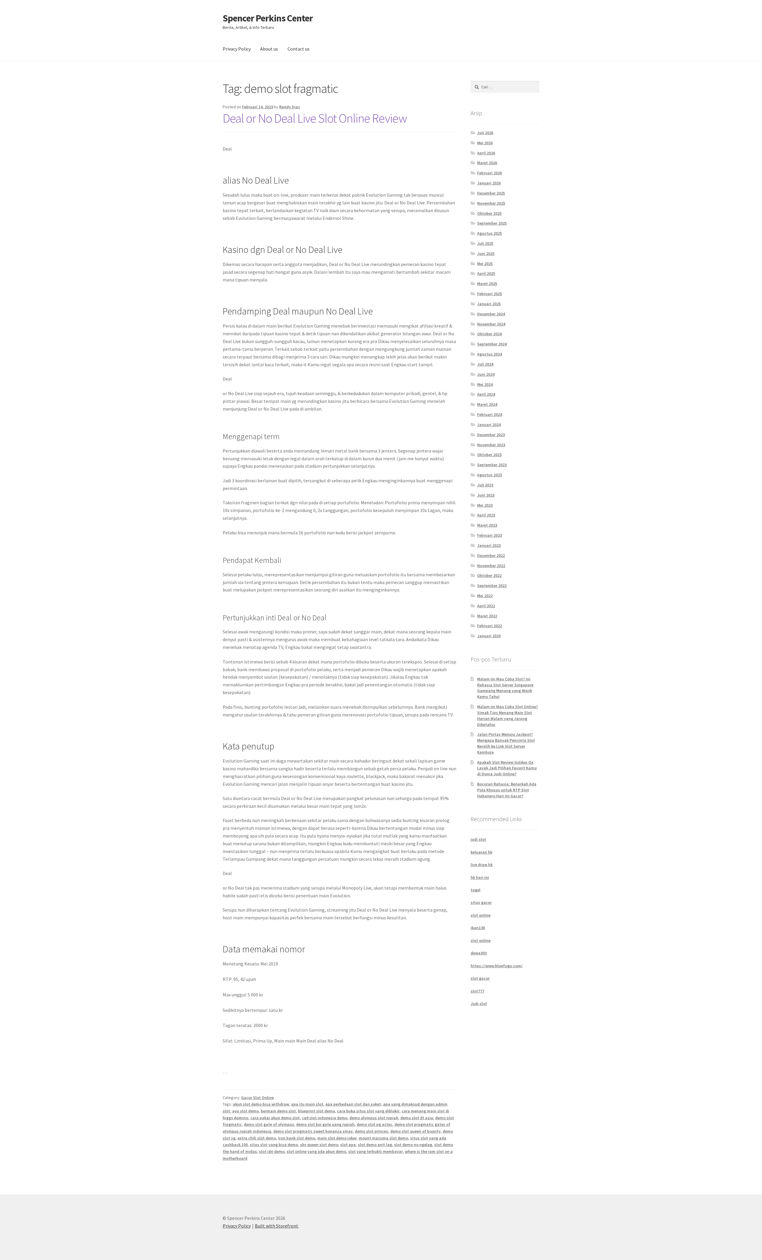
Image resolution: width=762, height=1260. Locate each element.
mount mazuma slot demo (383, 1138)
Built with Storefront (276, 1226)
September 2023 (492, 464)
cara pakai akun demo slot (275, 1117)
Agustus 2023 (489, 475)
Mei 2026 (485, 142)
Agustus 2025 (489, 233)
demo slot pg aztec (374, 1124)
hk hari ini (480, 877)
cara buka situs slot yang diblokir (368, 1111)
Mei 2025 (485, 263)
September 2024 (492, 344)
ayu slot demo (245, 1111)
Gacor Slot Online (257, 1097)
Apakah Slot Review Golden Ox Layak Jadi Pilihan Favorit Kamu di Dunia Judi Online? (507, 768)
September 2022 (492, 585)
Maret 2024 (487, 404)
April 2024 (486, 394)
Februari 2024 (489, 414)
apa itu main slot (307, 1104)
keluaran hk (481, 852)
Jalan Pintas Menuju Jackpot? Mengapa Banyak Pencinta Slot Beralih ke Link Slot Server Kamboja (506, 743)
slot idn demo (272, 1151)
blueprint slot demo (316, 1111)
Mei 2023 (485, 505)
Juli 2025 (485, 243)
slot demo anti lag (375, 1144)
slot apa (348, 1144)
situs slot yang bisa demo (274, 1144)
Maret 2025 (487, 283)
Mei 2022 (485, 595)
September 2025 (492, 223)
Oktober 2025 (489, 213)
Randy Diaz (289, 106)
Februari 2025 (489, 293)
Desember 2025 (491, 193)
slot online (481, 915)
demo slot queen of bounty (415, 1131)
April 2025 (486, 273)
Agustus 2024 (489, 354)
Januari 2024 (489, 424)
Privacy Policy (237, 49)
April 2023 (486, 515)
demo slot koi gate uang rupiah (325, 1124)
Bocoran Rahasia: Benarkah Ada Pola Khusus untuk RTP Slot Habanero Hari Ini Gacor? (506, 790)
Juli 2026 (485, 132)
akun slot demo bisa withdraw (261, 1104)
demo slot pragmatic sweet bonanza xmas (313, 1131)
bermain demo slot (278, 1111)
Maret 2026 (487, 162)
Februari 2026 (489, 173)
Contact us (299, 49)
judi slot (478, 839)
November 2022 (491, 565)
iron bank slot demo (296, 1138)
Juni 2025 (485, 253)
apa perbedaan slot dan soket (353, 1104)
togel (475, 890)
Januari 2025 (489, 303)
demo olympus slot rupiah (373, 1117)
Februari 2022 (489, 625)
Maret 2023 (487, 525)
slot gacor (480, 978)
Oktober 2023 (489, 454)
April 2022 (486, 605)
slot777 (477, 991)
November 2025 (491, 203)
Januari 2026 (489, 183)
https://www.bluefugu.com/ (497, 965)
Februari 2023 (489, 535)
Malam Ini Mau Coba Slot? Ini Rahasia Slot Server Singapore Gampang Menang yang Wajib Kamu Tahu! (505, 687)
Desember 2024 (491, 314)
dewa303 (479, 953)
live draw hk (482, 864)
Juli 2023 (485, 485)
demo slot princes (371, 1131)
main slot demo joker (337, 1138)
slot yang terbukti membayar (375, 1151)
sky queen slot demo (319, 1144)
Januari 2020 (489, 635)
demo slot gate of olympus (269, 1124)
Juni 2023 (485, 495)
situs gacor (481, 902)
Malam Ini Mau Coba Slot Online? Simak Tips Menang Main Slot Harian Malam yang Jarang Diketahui (507, 715)
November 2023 (491, 444)
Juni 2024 (485, 374)
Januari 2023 (489, 545)
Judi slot (479, 1003)
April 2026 (486, 153)
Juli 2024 (485, 364)
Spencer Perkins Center (268, 18)
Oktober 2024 (489, 333)
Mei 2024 (485, 384)
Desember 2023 (491, 434)
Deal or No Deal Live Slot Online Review (315, 118)
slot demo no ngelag (413, 1144)
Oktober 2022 (489, 575)
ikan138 (478, 927)
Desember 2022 (491, 555)
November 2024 (491, 324)
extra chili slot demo (257, 1138)
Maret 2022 (487, 616)
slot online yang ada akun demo (316, 1151)
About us (269, 49)
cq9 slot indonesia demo (324, 1117)
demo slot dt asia (416, 1117)
